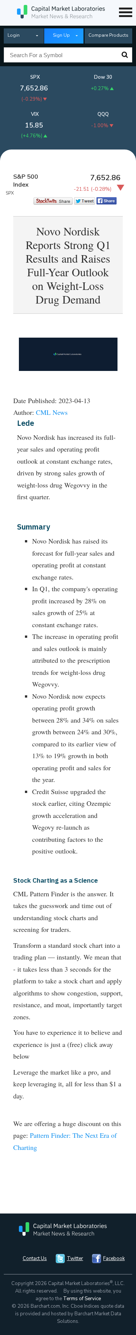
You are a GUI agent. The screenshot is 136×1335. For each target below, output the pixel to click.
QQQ (103, 114)
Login (14, 35)
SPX (35, 77)
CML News (52, 412)
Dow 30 (103, 77)
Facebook (114, 1258)
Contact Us (35, 1258)
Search (124, 54)
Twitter (75, 1258)
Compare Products (108, 35)
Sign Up (61, 35)
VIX (35, 114)
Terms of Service (82, 1298)
